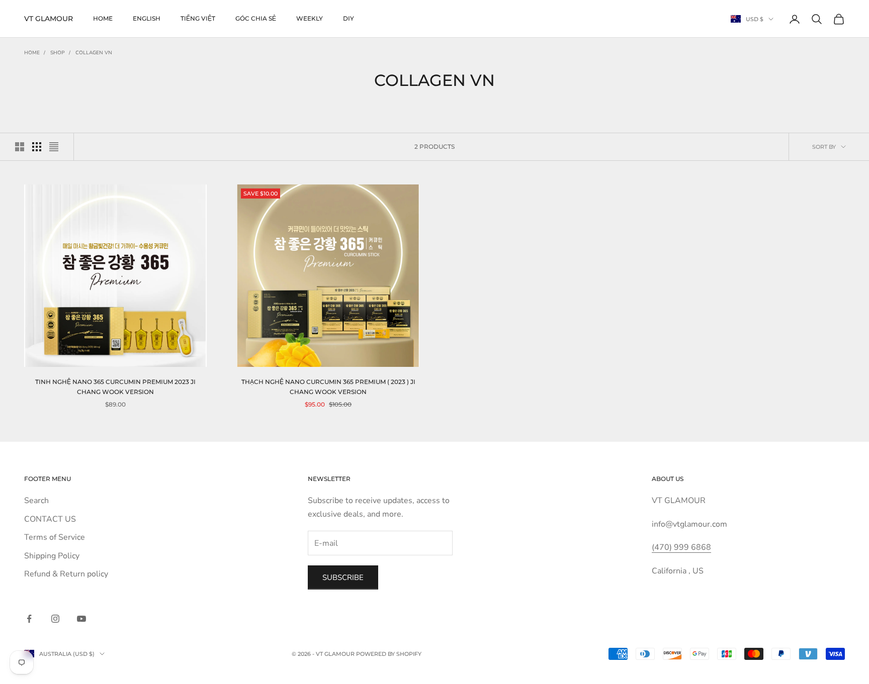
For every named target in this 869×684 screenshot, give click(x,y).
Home (103, 18)
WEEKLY (309, 18)
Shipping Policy (51, 555)
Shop (57, 52)
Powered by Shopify (388, 653)
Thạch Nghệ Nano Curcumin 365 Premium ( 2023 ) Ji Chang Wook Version (328, 387)
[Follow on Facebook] (29, 619)
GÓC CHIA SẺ (255, 18)
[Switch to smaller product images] (36, 146)
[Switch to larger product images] (19, 146)
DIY (348, 18)
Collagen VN (93, 52)
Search (36, 500)
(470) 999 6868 (681, 547)
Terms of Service (54, 537)
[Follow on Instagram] (55, 619)
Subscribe (343, 577)
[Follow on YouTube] (81, 619)
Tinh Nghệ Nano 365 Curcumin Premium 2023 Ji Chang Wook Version (115, 387)
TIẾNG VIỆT (198, 18)
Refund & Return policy (66, 573)
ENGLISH (146, 18)
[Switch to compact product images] (53, 146)
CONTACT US (50, 519)
